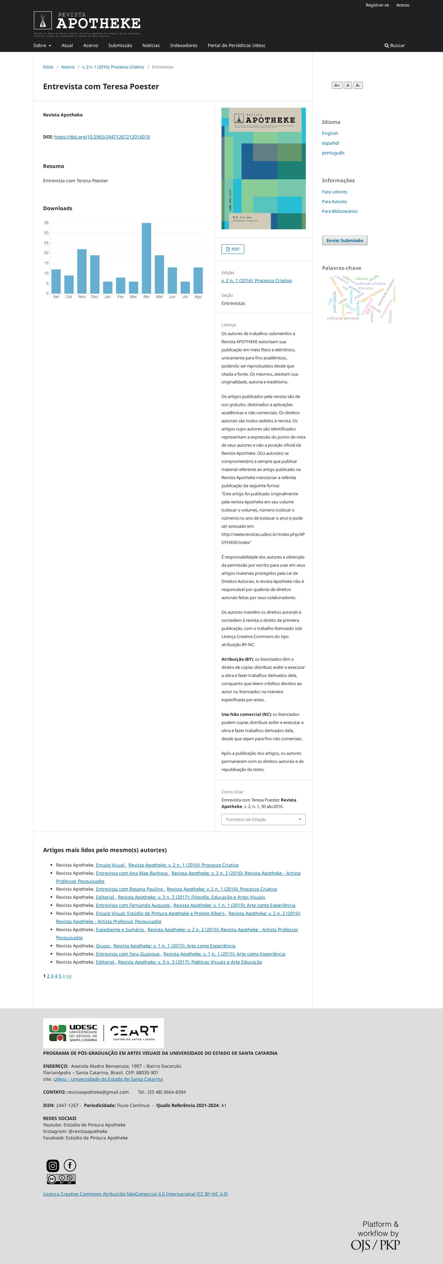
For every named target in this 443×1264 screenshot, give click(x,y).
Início (48, 67)
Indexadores (184, 45)
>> (69, 976)
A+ (337, 85)
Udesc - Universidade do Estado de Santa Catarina (108, 1079)
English (330, 133)
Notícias (151, 45)
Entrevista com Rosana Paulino (130, 889)
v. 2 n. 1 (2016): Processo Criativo (113, 67)
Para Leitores (334, 192)
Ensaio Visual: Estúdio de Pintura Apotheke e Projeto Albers (161, 913)
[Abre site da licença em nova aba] (61, 1183)
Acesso (403, 5)
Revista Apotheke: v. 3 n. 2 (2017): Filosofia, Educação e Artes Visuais (191, 897)
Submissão (120, 45)
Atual (67, 45)
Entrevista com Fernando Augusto (133, 905)
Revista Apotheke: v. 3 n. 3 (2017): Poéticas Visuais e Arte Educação (190, 962)
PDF (235, 249)
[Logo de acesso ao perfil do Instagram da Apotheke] (53, 1171)
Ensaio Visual (111, 865)
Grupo (103, 946)
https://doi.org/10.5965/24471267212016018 (102, 137)
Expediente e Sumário (120, 929)
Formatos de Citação (246, 819)
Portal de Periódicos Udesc (237, 45)
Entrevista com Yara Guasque (128, 954)
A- (358, 85)
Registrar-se (377, 5)
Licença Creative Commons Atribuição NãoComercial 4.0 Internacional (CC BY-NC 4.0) (135, 1194)
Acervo (90, 45)
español (330, 143)
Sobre (40, 45)
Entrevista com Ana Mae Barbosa (132, 873)
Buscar (397, 45)
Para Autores (334, 201)
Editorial (105, 897)
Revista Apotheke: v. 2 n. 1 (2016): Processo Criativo (183, 865)
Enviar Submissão (345, 240)
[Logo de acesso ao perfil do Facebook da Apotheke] (78, 1170)
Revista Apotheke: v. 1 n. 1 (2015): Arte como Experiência (234, 905)
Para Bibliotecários (340, 211)
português (333, 153)
